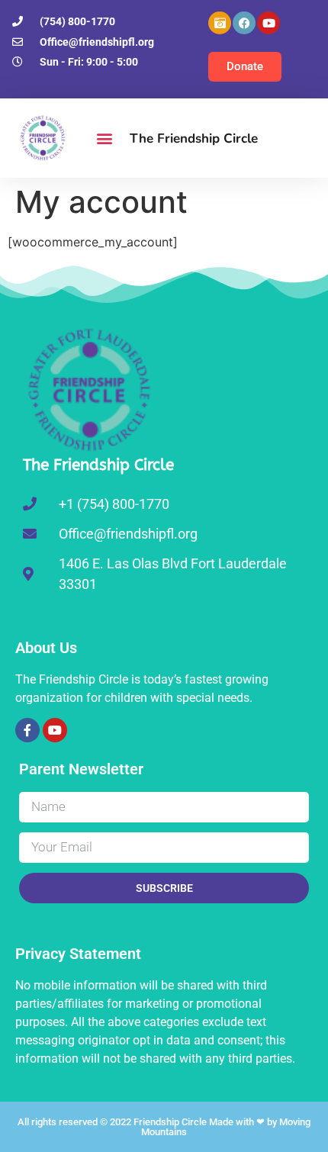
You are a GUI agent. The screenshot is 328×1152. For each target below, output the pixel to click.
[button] (104, 138)
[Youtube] (268, 22)
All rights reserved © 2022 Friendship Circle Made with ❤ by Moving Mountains (164, 1127)
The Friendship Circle (194, 138)
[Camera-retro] (219, 22)
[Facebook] (244, 22)
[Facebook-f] (27, 730)
